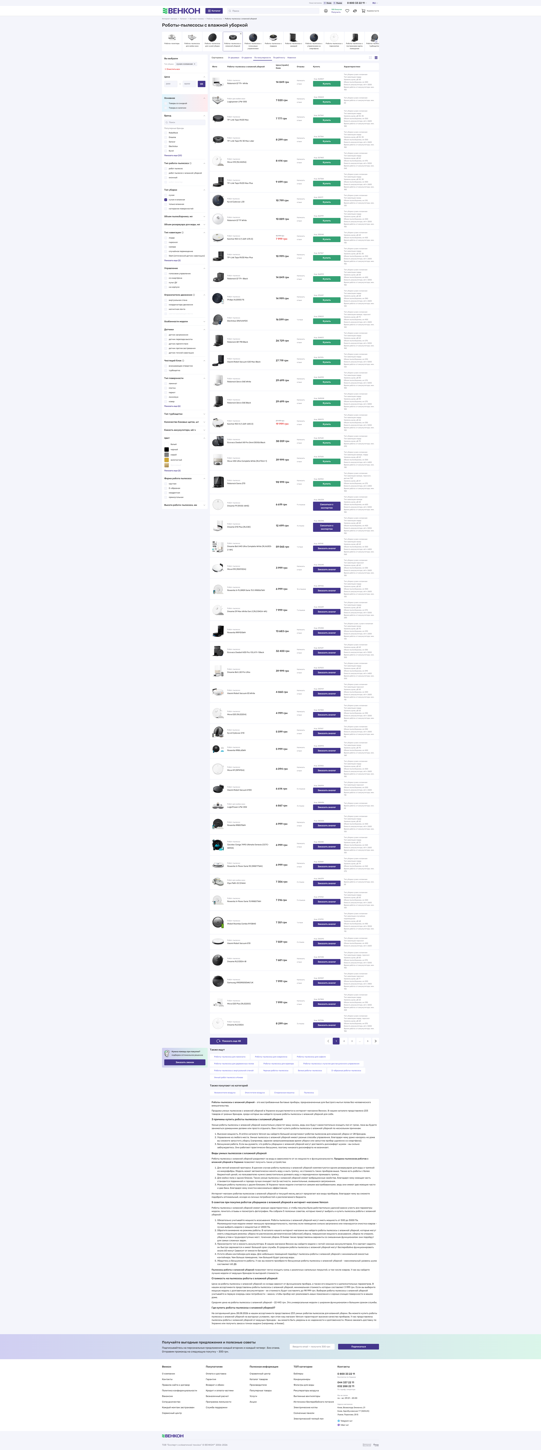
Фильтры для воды (304, 1385)
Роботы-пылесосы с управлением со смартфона (313, 46)
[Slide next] (376, 41)
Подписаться (358, 1346)
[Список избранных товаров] (347, 11)
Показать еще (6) (172, 406)
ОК (201, 84)
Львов (339, 3)
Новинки (291, 57)
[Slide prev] (165, 41)
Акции (253, 1401)
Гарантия (211, 1379)
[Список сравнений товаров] (355, 11)
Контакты (167, 1379)
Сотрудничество (171, 1401)
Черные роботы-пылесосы (275, 1070)
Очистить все (173, 69)
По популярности (262, 57)
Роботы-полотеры (171, 43)
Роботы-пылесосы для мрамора (278, 1063)
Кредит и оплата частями (220, 1390)
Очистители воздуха (255, 1092)
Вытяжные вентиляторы (307, 1396)
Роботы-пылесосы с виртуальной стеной (234, 1070)
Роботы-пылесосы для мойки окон (192, 45)
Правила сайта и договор (176, 1385)
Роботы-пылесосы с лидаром (273, 45)
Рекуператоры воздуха (306, 1390)
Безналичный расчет (217, 1396)
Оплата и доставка (216, 1373)
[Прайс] (376, 58)
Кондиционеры (302, 1379)
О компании (168, 1373)
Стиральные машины (284, 1092)
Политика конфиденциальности (179, 1390)
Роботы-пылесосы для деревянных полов (234, 1063)
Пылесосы (309, 1092)
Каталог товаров (259, 1379)
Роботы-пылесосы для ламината (229, 1057)
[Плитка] (370, 58)
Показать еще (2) (172, 260)
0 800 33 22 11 (356, 3)
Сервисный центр (172, 1413)
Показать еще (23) (173, 155)
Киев (329, 3)
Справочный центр (260, 1373)
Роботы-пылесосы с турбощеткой (374, 45)
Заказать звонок (185, 1062)
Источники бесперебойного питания (314, 1401)
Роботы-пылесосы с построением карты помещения (354, 46)
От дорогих (247, 57)
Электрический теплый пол (308, 1418)
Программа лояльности (218, 1401)
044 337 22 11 (345, 1382)
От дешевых (233, 57)
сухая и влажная (185, 64)
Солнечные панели (304, 1413)
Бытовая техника (197, 19)
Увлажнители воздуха (224, 1092)
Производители (258, 1385)
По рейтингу (279, 57)
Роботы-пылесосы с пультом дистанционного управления (331, 1063)
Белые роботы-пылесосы (310, 1070)
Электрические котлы (306, 1407)
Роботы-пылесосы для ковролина (271, 1057)
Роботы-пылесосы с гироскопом (334, 45)
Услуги (253, 1396)
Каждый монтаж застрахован (178, 1407)
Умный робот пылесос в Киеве (228, 1077)
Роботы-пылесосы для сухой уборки (213, 45)
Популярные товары (261, 1390)
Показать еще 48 (231, 1041)
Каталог (216, 10)
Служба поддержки (216, 1407)
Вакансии (167, 1396)
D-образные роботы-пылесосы (346, 1070)
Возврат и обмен (215, 1385)
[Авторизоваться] (326, 11)
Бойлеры (298, 1373)
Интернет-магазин (169, 19)
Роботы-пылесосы (214, 19)
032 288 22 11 (345, 1386)
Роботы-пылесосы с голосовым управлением (253, 46)
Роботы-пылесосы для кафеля (311, 1057)
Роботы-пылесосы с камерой (293, 45)
